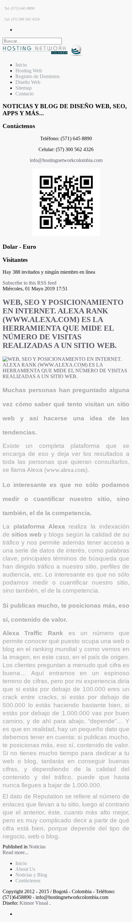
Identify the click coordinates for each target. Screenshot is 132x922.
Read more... (16, 852)
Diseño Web (27, 82)
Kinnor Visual (34, 903)
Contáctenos (27, 880)
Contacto (24, 93)
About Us (25, 869)
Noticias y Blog (31, 875)
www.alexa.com (66, 469)
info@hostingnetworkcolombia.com (66, 160)
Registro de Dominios (37, 76)
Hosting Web (28, 70)
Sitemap (23, 88)
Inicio (21, 65)
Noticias (37, 846)
